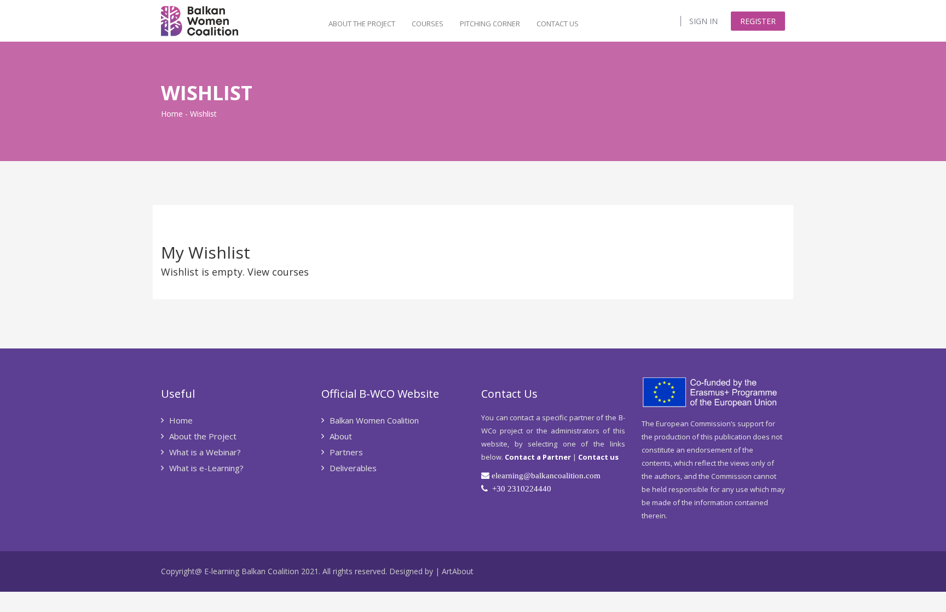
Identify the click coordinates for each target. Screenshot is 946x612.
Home (172, 113)
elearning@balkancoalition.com (546, 475)
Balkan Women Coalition (374, 420)
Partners (347, 452)
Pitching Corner (490, 23)
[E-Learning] (199, 20)
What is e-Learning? (206, 467)
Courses (427, 23)
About (342, 436)
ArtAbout (458, 571)
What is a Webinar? (205, 452)
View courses (278, 271)
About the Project (361, 23)
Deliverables (354, 467)
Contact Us (558, 23)
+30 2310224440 (521, 488)
